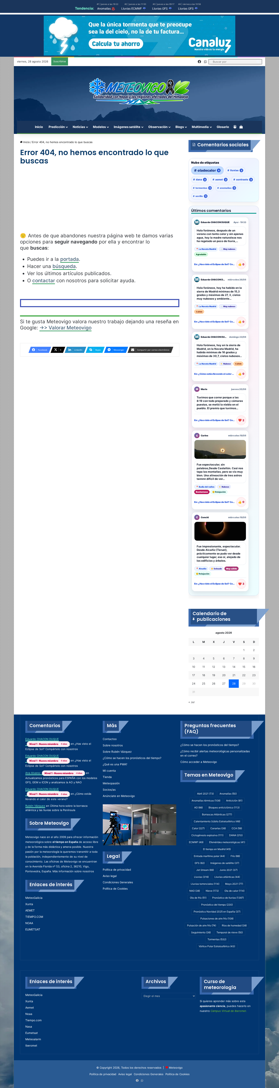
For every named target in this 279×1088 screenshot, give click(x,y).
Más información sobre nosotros (73, 871)
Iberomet (31, 1045)
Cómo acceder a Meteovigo (198, 761)
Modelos (99, 127)
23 (254, 675)
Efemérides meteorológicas (227, 842)
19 (213, 675)
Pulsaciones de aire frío (216, 918)
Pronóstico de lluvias (228, 897)
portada (69, 259)
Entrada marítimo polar (209, 856)
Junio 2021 (229, 869)
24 (193, 683)
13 (223, 666)
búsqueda (64, 266)
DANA (236, 835)
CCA (237, 828)
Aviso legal (110, 876)
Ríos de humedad (234, 925)
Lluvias (201, 876)
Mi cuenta (109, 770)
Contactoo (110, 739)
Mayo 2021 (234, 883)
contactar (43, 280)
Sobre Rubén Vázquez (117, 751)
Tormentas (217, 939)
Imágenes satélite (127, 127)
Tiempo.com (33, 1020)
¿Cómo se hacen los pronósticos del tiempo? (132, 758)
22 (244, 675)
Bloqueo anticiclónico (224, 807)
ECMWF (196, 842)
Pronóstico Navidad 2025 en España (217, 911)
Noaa (28, 1014)
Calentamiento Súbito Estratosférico (217, 821)
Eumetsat (31, 1033)
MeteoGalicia (33, 897)
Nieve (212, 890)
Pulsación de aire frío (201, 925)
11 (203, 666)
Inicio (39, 127)
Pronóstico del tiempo (217, 904)
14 (233, 666)
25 (203, 683)
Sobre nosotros (113, 745)
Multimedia (200, 127)
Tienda (107, 777)
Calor (198, 828)
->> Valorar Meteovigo (65, 328)
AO (198, 807)
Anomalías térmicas (206, 800)
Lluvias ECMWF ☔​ (133, 8)
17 (193, 675)
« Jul (191, 702)
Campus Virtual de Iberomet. (229, 1010)
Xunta (29, 904)
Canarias (218, 828)
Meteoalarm (33, 1039)
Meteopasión (111, 783)
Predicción (57, 127)
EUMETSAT (32, 929)
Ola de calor (234, 890)
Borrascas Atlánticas (217, 814)
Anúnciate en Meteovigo (119, 796)
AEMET (30, 910)
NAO (194, 890)
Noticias (79, 127)
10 (193, 666)
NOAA (29, 923)
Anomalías (228, 793)
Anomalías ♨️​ (106, 8)
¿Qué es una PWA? (115, 764)
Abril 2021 (205, 793)
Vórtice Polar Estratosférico (217, 946)
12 (213, 666)
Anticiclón (234, 800)
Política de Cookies (115, 888)
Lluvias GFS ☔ (162, 8)
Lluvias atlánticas (227, 876)
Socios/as (109, 789)
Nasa (28, 1026)
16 (253, 666)
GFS (200, 863)
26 (213, 683)
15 (243, 666)
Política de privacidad (117, 869)
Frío (235, 856)
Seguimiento (201, 932)
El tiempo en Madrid (217, 849)
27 (223, 683)
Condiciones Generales (118, 882)
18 (203, 675)
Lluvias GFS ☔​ (188, 8)
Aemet (29, 1007)
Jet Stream (205, 869)
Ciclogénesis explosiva (207, 835)
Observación (157, 127)
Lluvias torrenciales (205, 883)
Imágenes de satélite (224, 863)
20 (223, 675)
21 (233, 675)
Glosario (223, 127)
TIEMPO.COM (34, 916)
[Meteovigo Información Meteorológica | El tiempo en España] (139, 91)
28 (233, 683)
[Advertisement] (99, 202)
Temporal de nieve (230, 932)
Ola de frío (198, 897)
